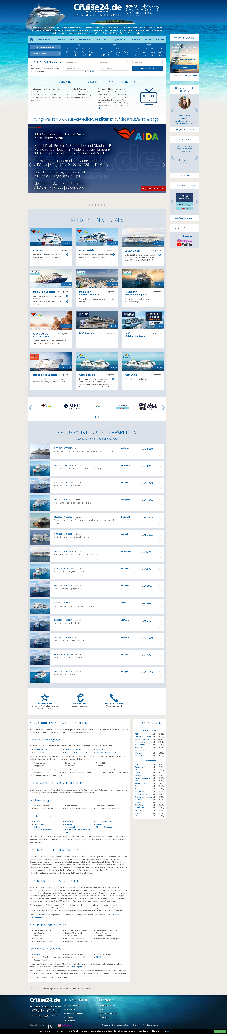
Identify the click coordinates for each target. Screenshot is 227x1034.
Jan (103, 48)
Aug (91, 51)
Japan (137, 772)
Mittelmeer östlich (143, 794)
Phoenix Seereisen (41, 752)
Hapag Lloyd (140, 742)
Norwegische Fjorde (104, 821)
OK (220, 1031)
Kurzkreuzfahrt (141, 783)
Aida (137, 734)
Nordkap (68, 824)
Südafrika (139, 805)
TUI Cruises (100, 749)
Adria (137, 764)
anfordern (184, 67)
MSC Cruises (140, 744)
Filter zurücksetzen (90, 71)
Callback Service (149, 5)
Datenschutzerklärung (188, 59)
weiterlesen (184, 175)
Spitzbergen (39, 824)
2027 (114, 45)
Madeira (138, 786)
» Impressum (104, 1017)
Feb (110, 48)
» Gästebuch (69, 1017)
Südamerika (140, 808)
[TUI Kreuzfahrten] (122, 406)
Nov (83, 54)
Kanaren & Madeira (142, 778)
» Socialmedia (69, 1021)
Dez (91, 54)
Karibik (138, 780)
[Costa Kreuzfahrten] (97, 405)
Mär (118, 48)
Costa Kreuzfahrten (73, 749)
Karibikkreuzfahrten (42, 829)
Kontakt (160, 39)
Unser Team (101, 39)
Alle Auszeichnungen (183, 218)
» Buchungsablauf (71, 1005)
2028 (149, 45)
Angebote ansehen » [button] (153, 174)
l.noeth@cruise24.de (184, 123)
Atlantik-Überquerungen (106, 827)
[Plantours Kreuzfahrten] (148, 406)
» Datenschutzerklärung (108, 1013)
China (137, 770)
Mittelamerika (141, 789)
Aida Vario (38, 954)
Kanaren (99, 824)
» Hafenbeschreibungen (73, 1013)
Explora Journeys (142, 739)
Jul (118, 51)
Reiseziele (84, 39)
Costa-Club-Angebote (75, 966)
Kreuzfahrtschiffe (63, 39)
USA (136, 813)
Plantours (139, 753)
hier (99, 108)
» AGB (101, 1009)
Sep (68, 54)
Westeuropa (140, 816)
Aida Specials (101, 957)
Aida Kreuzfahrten (41, 749)
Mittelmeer (39, 827)
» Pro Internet (70, 1009)
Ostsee (37, 821)
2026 (80, 45)
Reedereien (43, 39)
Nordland (69, 821)
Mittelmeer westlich (143, 797)
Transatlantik (70, 827)
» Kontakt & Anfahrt (107, 1005)
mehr (169, 1031)
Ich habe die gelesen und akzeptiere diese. (184, 60)
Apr (126, 48)
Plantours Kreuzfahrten (106, 752)
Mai (102, 51)
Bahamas (139, 767)
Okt (76, 54)
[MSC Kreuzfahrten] (71, 406)
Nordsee (138, 799)
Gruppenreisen (119, 39)
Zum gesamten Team (183, 129)
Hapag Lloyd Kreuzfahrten (76, 752)
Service (134, 39)
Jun (110, 51)
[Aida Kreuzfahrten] (46, 405)
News (147, 39)
